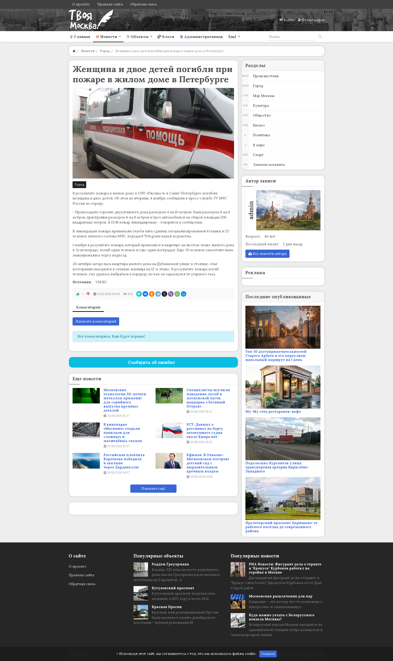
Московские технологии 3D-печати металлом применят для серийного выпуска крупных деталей (124, 400)
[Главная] (74, 51)
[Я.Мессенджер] (139, 294)
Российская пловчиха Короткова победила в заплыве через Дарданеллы (124, 461)
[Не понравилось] (88, 294)
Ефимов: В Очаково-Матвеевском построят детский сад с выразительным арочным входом (207, 463)
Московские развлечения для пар (280, 596)
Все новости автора (269, 253)
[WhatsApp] (177, 294)
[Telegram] (158, 294)
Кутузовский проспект (173, 588)
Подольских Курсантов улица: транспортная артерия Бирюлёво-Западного (277, 467)
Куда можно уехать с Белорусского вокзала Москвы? (281, 617)
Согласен (268, 654)
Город (79, 184)
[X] (164, 294)
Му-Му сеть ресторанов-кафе (273, 411)
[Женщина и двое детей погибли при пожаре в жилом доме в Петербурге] (153, 133)
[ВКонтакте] (145, 294)
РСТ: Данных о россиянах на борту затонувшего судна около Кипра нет (204, 430)
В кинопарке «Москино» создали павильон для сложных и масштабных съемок (122, 432)
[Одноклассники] (151, 294)
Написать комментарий (96, 321)
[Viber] (171, 294)
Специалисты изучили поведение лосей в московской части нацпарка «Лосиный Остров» (208, 398)
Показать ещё (153, 488)
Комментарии (88, 307)
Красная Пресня (167, 607)
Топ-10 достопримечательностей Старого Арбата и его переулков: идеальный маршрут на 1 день (276, 355)
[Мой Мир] (183, 294)
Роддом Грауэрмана (170, 564)
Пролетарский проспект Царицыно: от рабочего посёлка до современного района (281, 527)
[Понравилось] (77, 294)
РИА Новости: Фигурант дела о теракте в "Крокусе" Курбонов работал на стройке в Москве (285, 568)
